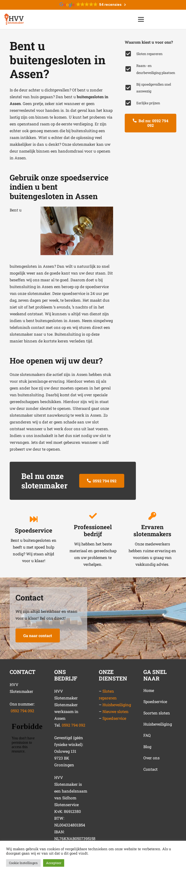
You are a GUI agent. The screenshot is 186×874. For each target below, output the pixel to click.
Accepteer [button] (53, 863)
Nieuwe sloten (115, 711)
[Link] (14, 19)
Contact (150, 769)
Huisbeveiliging (116, 704)
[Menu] (141, 19)
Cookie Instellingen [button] (23, 863)
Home (148, 690)
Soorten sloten (156, 712)
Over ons (151, 757)
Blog (147, 746)
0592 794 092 (22, 710)
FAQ (147, 735)
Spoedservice (114, 718)
